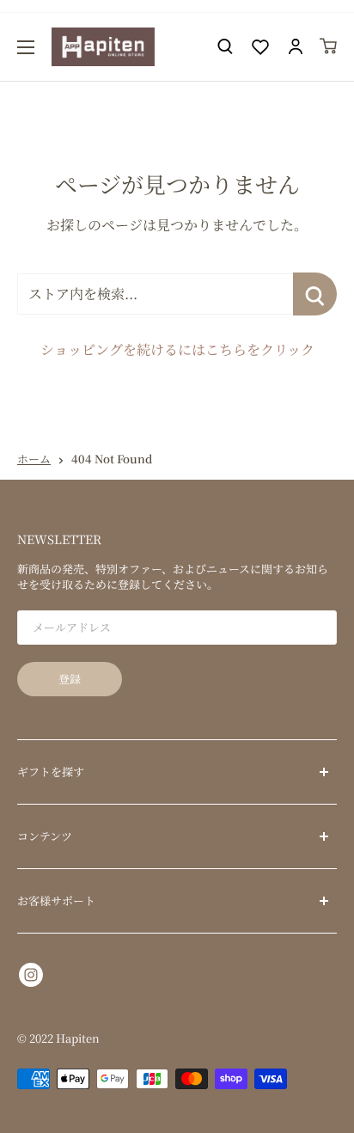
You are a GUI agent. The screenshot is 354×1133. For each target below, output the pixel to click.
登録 (69, 679)
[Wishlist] (260, 46)
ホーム (34, 458)
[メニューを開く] (25, 47)
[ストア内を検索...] (315, 294)
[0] (329, 46)
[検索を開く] (225, 46)
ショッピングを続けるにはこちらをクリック (177, 349)
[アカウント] (295, 46)
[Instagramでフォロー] (31, 973)
